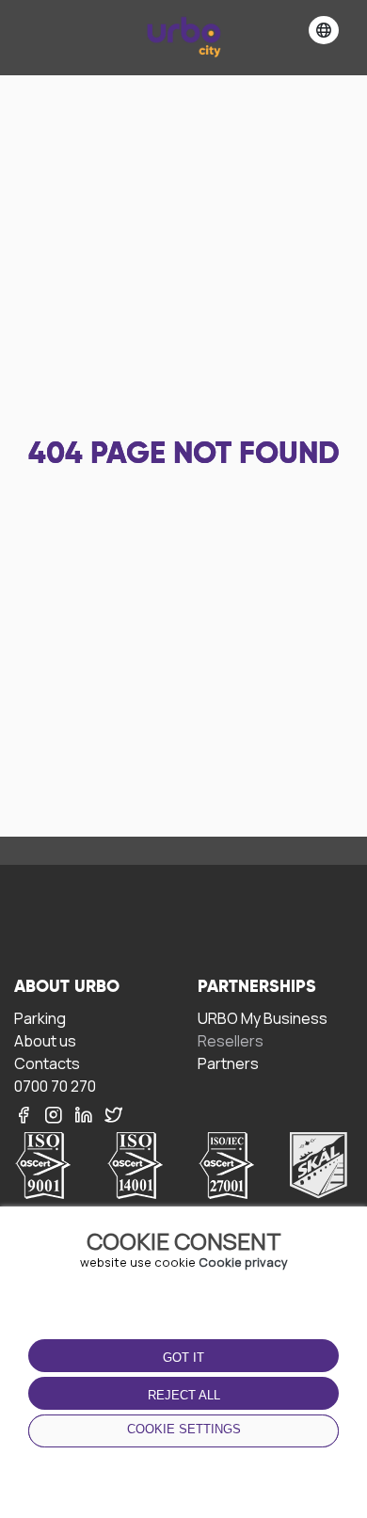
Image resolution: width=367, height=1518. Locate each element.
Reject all (184, 1395)
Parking (40, 1018)
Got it (183, 1357)
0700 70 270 (55, 1085)
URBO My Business (262, 1018)
